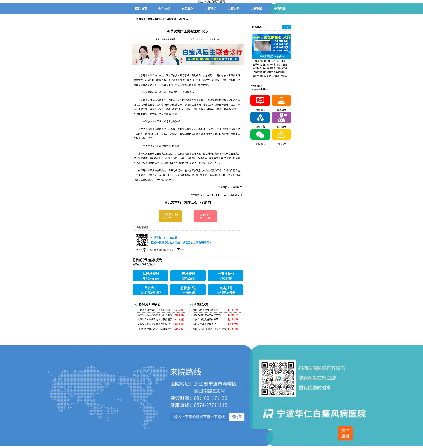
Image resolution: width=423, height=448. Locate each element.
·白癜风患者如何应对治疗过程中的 (210, 329)
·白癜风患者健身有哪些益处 (206, 310)
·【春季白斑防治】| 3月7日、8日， (154, 310)
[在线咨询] (170, 221)
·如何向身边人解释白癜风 (205, 319)
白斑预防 (183, 19)
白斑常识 (171, 19)
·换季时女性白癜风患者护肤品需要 (154, 319)
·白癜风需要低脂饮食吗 (204, 324)
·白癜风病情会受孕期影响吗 (206, 315)
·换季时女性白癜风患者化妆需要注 (154, 315)
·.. (270, 61)
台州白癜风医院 (156, 19)
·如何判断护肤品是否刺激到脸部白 (154, 329)
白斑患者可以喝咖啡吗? (162, 250)
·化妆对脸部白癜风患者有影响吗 (153, 324)
